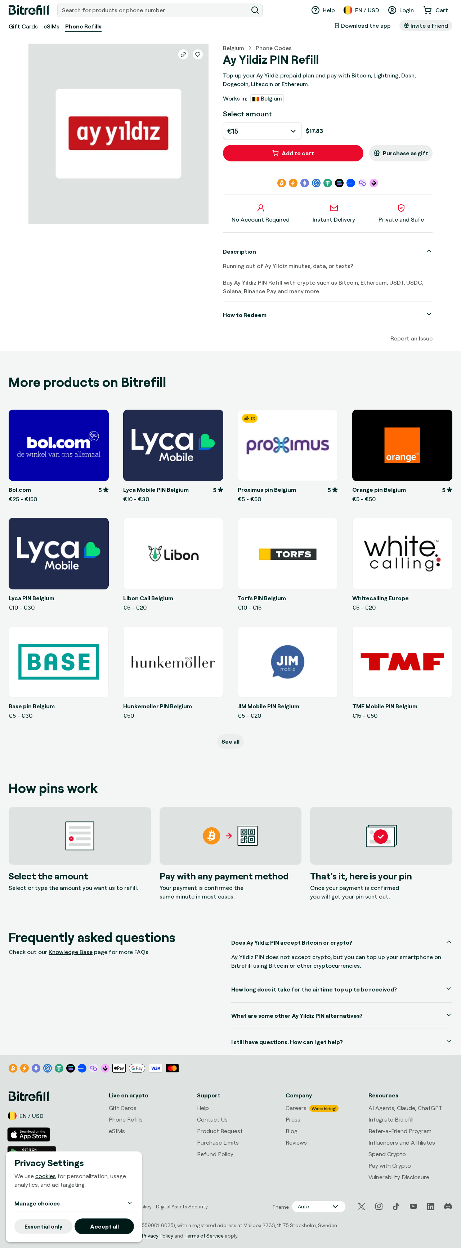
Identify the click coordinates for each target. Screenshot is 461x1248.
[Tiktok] (396, 1206)
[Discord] (448, 1206)
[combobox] (153, 10)
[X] (361, 1206)
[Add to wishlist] (198, 54)
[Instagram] (379, 1206)
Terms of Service (204, 1236)
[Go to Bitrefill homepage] (29, 10)
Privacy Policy (157, 1236)
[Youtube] (413, 1206)
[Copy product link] (183, 54)
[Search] (255, 10)
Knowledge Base (71, 951)
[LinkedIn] (430, 1206)
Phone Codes (274, 48)
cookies (45, 1176)
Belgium (233, 48)
